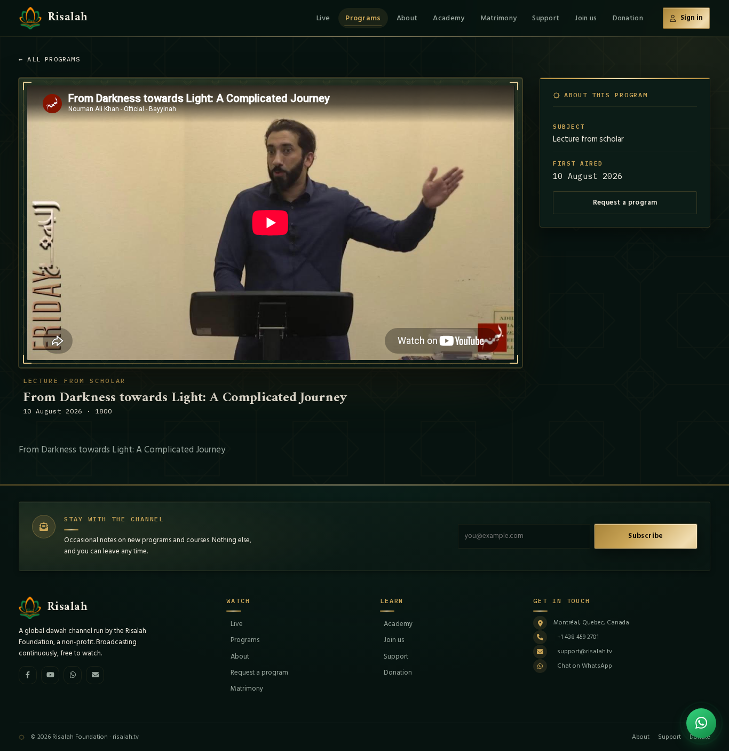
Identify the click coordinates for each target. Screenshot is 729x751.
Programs (363, 18)
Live (323, 18)
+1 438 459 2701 (578, 637)
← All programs (49, 59)
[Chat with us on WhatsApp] (701, 723)
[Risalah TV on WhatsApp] (73, 675)
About (407, 18)
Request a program (625, 202)
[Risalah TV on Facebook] (28, 675)
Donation (628, 18)
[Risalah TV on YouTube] (50, 675)
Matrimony (498, 18)
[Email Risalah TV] (95, 675)
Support (545, 18)
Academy (448, 18)
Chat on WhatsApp (584, 666)
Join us (586, 18)
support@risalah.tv (584, 651)
